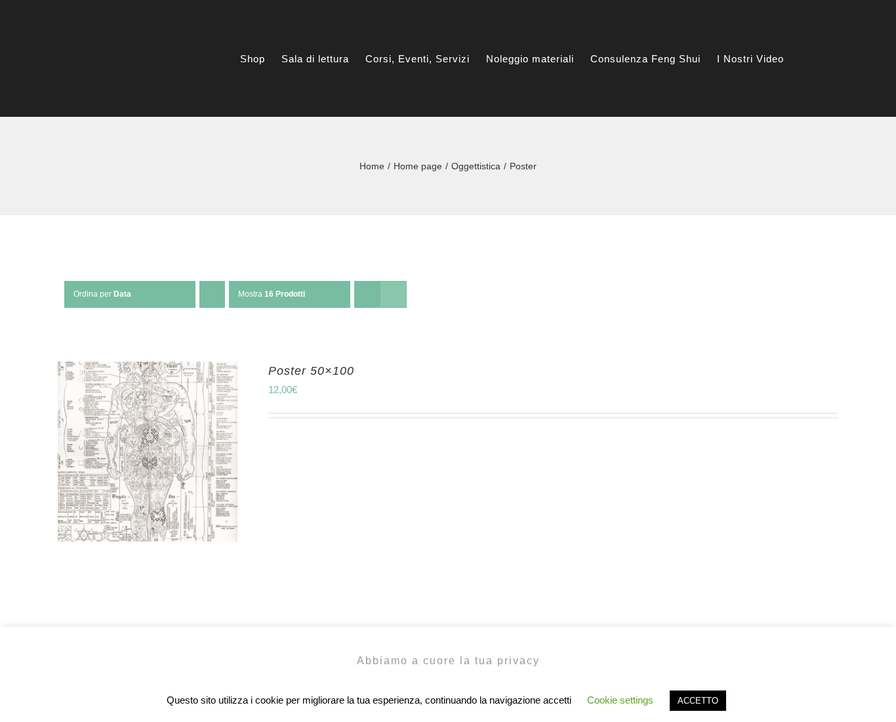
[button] (834, 59)
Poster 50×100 (311, 370)
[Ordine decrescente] (212, 294)
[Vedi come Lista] (393, 294)
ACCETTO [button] (698, 701)
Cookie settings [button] (620, 700)
